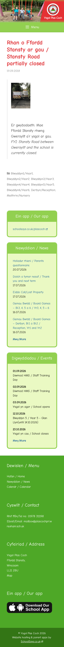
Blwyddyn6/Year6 (18, 190)
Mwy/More (19, 339)
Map (9, 575)
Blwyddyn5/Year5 (42, 184)
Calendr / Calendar (19, 486)
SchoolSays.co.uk (30, 641)
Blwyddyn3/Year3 (42, 179)
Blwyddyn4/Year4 (18, 184)
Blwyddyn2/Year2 (18, 179)
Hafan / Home (16, 476)
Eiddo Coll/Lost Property (28, 292)
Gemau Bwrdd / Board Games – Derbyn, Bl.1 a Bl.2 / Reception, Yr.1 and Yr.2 (31, 324)
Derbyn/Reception (43, 190)
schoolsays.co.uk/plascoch (29, 229)
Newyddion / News (18, 481)
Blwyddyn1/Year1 (22, 173)
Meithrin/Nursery (18, 195)
